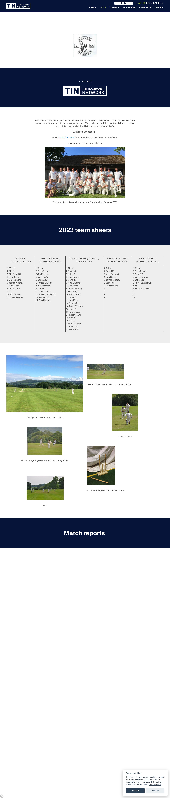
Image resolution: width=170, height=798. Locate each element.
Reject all (155, 791)
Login (123, 3)
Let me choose (155, 784)
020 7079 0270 (154, 3)
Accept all (135, 791)
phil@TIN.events (66, 137)
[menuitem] (93, 7)
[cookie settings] (2, 796)
